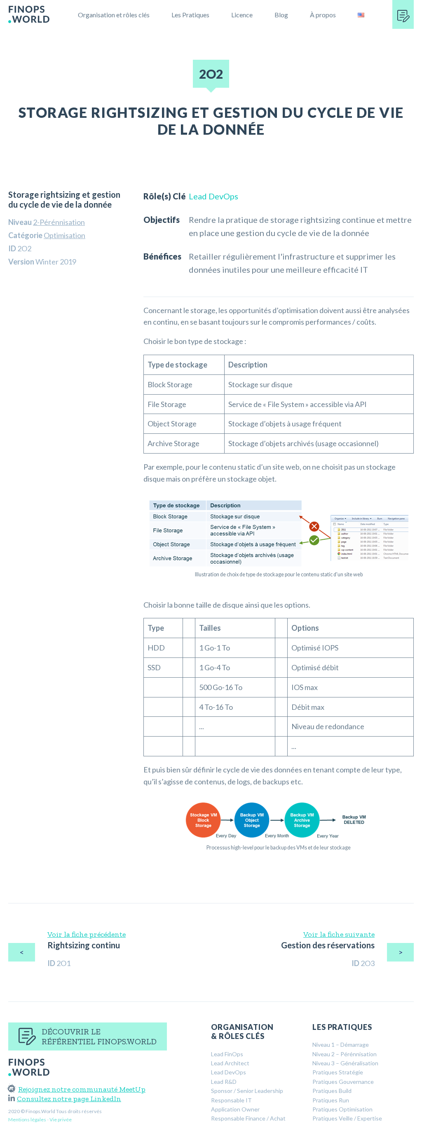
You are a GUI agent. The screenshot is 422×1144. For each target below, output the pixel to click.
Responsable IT (231, 1100)
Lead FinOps (227, 1053)
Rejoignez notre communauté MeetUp (81, 1089)
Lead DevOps (213, 196)
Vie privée (60, 1119)
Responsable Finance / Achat (248, 1118)
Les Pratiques (190, 15)
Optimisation (64, 235)
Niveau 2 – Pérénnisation (344, 1053)
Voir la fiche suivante (339, 934)
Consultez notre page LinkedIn (69, 1098)
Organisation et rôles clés (114, 15)
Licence (242, 15)
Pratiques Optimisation (342, 1109)
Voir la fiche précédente (86, 934)
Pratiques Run (330, 1100)
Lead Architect (230, 1063)
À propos (323, 15)
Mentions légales (27, 1119)
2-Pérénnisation (59, 222)
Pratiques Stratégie (337, 1072)
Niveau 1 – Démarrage (340, 1044)
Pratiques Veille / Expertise (347, 1118)
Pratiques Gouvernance (343, 1081)
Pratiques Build (332, 1090)
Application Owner (235, 1109)
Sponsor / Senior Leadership (247, 1090)
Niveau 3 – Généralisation (345, 1063)
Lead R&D (224, 1081)
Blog (281, 15)
